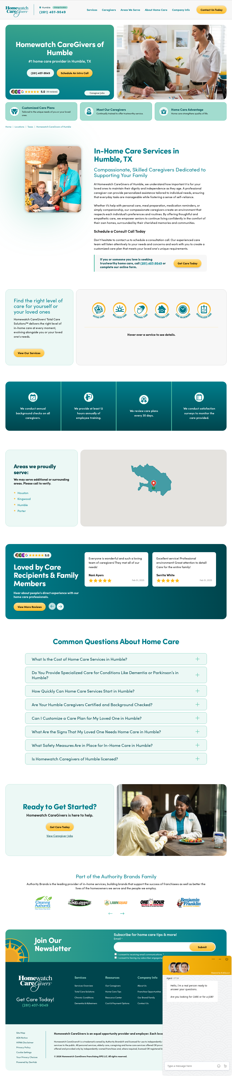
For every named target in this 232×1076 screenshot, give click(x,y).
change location (60, 7)
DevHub (33, 1062)
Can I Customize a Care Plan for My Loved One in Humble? (87, 718)
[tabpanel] (43, 902)
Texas (30, 126)
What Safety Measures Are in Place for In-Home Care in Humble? (92, 745)
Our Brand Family (146, 997)
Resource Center (113, 997)
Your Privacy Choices (27, 1057)
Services (92, 10)
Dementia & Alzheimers (86, 1003)
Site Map (20, 1032)
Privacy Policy (23, 1047)
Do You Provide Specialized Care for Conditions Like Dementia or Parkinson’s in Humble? (105, 675)
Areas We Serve (130, 10)
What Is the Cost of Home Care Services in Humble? (79, 659)
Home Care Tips (113, 991)
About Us (142, 985)
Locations (19, 126)
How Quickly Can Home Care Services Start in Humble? (83, 691)
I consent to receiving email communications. (140, 954)
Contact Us (143, 1003)
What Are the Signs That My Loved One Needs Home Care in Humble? (96, 731)
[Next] (122, 913)
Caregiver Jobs (97, 92)
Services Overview (84, 985)
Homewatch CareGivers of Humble (53, 126)
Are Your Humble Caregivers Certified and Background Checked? (92, 704)
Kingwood (24, 499)
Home (8, 126)
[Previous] (110, 913)
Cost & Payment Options (117, 1003)
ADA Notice (22, 1037)
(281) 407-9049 (52, 12)
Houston (22, 493)
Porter (21, 511)
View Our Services (29, 353)
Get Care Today (187, 263)
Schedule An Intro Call (74, 73)
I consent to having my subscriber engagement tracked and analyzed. (152, 957)
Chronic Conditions (84, 997)
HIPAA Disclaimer (24, 1042)
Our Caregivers (113, 985)
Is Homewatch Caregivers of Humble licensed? (75, 758)
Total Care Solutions (84, 991)
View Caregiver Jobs (60, 836)
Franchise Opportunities (149, 991)
